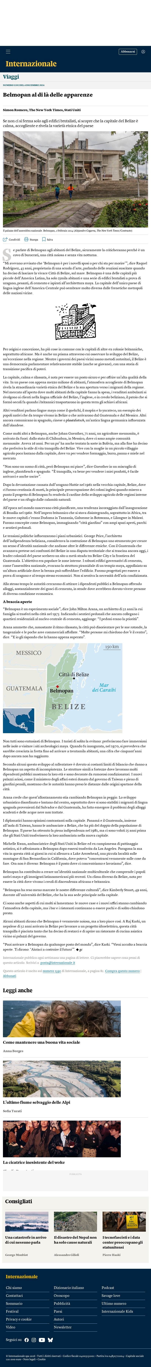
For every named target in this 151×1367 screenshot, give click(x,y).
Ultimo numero (114, 1304)
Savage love (111, 1296)
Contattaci (14, 1296)
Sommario (14, 1304)
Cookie (42, 1359)
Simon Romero (15, 110)
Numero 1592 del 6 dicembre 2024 (23, 85)
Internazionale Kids (117, 1312)
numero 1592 (52, 971)
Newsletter (63, 1327)
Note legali (29, 1359)
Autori (59, 1319)
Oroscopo (61, 1296)
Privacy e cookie (19, 1319)
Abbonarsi (128, 51)
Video (10, 1327)
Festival (12, 1312)
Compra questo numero (122, 971)
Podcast (108, 1288)
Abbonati (9, 976)
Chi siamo (14, 1288)
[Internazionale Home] (23, 1276)
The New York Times (46, 110)
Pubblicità (62, 1304)
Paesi (58, 1312)
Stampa (34, 240)
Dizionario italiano (69, 1288)
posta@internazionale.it (58, 963)
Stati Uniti (72, 110)
